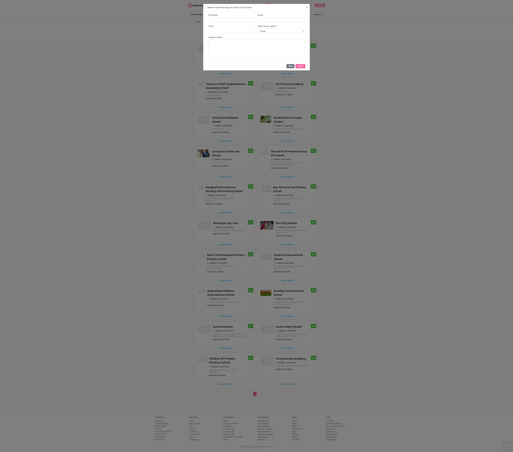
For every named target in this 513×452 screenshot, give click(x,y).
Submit (300, 66)
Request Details (216, 37)
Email (211, 26)
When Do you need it (267, 26)
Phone (260, 15)
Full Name (213, 15)
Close (290, 66)
